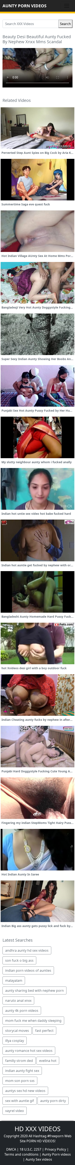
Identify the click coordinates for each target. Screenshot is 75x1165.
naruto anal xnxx (18, 1000)
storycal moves (17, 1030)
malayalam (13, 980)
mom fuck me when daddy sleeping (33, 1020)
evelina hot (47, 1060)
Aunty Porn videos (56, 1154)
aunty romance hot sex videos (28, 1050)
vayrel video (14, 1110)
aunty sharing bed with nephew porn (34, 990)
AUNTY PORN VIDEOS (24, 6)
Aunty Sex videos (39, 1159)
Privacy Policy (55, 1149)
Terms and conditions (21, 1154)
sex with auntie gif (19, 1100)
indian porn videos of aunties (28, 970)
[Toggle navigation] (66, 6)
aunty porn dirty (53, 1100)
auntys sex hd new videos (25, 1090)
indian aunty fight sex (22, 1070)
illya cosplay (14, 1040)
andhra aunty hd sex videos (27, 950)
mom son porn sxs (20, 1080)
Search (65, 24)
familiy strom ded (19, 1060)
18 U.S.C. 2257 (30, 1149)
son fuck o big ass (19, 960)
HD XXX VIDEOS (37, 1129)
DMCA (11, 1149)
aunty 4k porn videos (21, 1010)
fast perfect (44, 1030)
